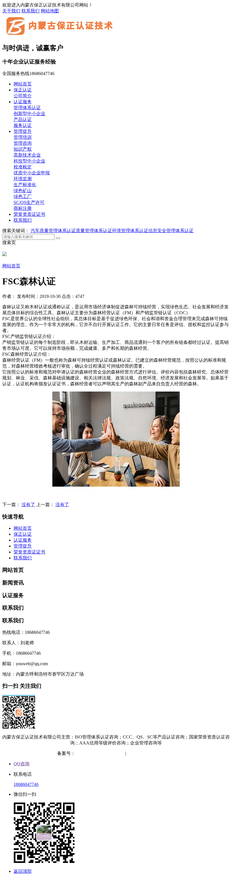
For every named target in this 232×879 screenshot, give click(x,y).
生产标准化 (25, 184)
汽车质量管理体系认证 (53, 230)
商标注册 (23, 208)
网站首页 (23, 84)
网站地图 (50, 10)
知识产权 (23, 149)
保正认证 (23, 89)
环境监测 (23, 178)
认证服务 (23, 101)
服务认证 (23, 125)
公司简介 (23, 95)
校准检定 (23, 166)
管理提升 (23, 131)
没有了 (28, 504)
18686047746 (26, 784)
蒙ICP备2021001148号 (97, 753)
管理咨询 (23, 143)
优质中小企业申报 (32, 172)
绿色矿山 (23, 190)
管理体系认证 (27, 107)
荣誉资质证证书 (29, 214)
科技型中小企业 (29, 161)
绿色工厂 (23, 196)
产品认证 (23, 119)
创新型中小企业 (29, 113)
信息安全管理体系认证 (171, 230)
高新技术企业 (27, 155)
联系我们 (31, 10)
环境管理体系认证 (130, 230)
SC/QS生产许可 (29, 202)
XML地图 (165, 753)
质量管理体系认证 (94, 230)
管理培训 (23, 137)
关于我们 (11, 10)
